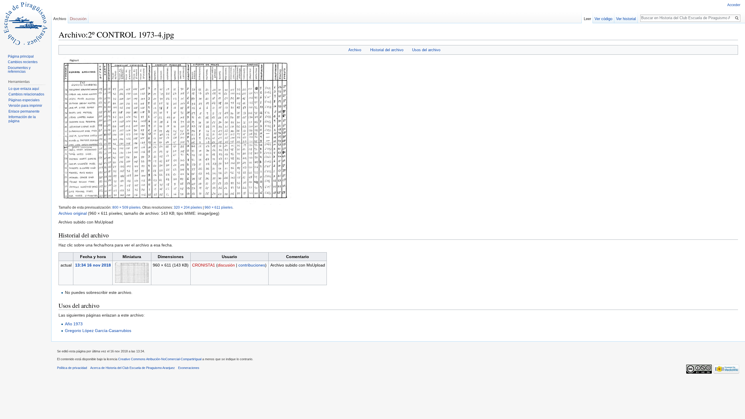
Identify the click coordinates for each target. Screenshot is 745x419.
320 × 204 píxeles (188, 207)
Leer (587, 19)
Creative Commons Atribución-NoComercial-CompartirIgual (159, 359)
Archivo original (72, 213)
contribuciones (251, 265)
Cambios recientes (23, 62)
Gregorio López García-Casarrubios (98, 330)
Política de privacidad (72, 368)
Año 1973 (74, 324)
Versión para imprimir (25, 106)
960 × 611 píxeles (219, 207)
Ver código (603, 19)
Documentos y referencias (19, 70)
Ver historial (626, 19)
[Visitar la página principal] (25, 23)
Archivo (354, 50)
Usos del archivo (426, 50)
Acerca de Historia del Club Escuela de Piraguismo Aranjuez (132, 368)
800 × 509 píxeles (126, 207)
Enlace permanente (24, 111)
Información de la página (22, 119)
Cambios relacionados (26, 94)
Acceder (733, 5)
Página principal (21, 56)
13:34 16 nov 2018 (93, 265)
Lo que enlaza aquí (23, 89)
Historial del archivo (386, 50)
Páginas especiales (24, 100)
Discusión (78, 19)
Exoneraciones (188, 368)
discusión (226, 265)
